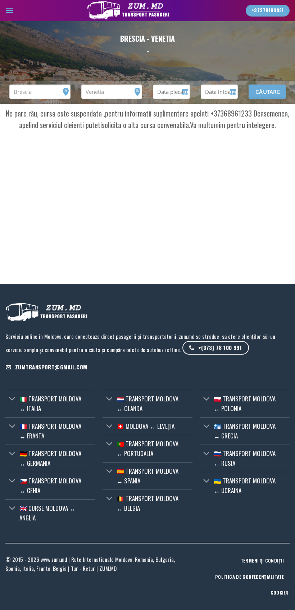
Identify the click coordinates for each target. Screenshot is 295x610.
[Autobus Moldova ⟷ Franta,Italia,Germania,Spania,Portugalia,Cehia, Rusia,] (129, 10)
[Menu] (9, 10)
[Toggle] (12, 399)
